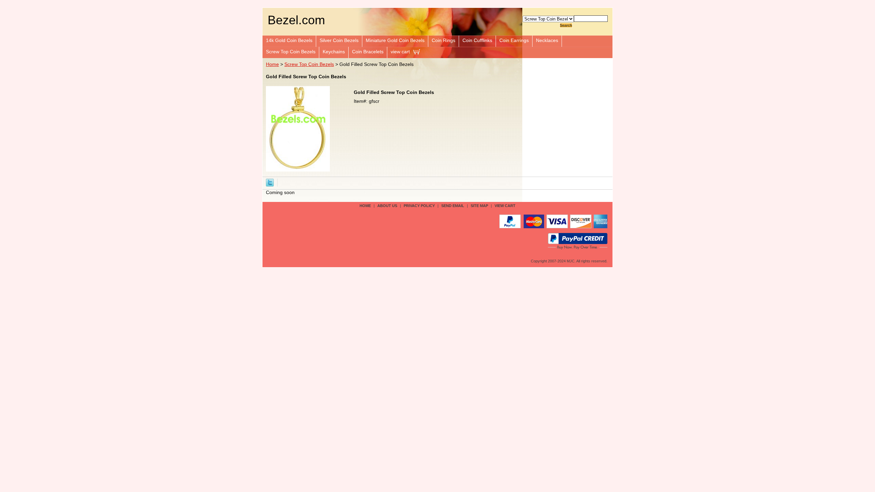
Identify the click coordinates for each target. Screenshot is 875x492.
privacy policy (419, 206)
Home (272, 64)
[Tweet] (270, 182)
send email (452, 206)
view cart (400, 51)
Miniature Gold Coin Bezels (395, 40)
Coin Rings (443, 40)
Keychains (334, 51)
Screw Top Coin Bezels (290, 51)
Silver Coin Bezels (339, 40)
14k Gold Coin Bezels (289, 40)
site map (479, 206)
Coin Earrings (514, 40)
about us (387, 206)
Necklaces (547, 40)
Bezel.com (296, 20)
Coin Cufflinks (477, 40)
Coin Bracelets (367, 51)
